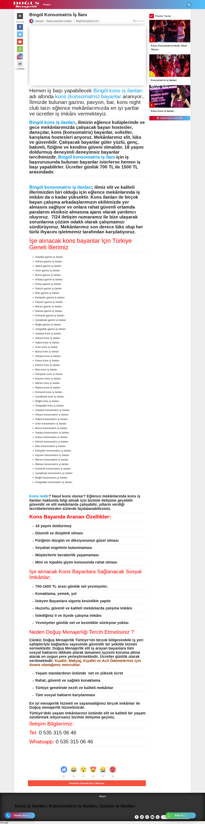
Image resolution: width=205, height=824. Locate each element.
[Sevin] (73, 769)
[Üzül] (103, 769)
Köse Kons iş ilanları (162, 111)
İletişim (47, 4)
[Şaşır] (83, 769)
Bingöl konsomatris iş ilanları (60, 187)
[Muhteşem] (93, 769)
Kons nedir (39, 496)
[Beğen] (64, 769)
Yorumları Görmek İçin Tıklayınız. (87, 783)
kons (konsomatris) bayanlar (88, 96)
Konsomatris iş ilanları (164, 80)
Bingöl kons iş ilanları (118, 90)
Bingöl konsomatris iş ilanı (86, 156)
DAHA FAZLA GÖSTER (171, 118)
